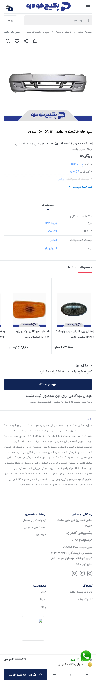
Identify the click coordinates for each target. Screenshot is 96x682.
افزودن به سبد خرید (23, 674)
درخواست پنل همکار (34, 520)
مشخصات (48, 204)
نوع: (86, 164)
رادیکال (42, 599)
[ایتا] (82, 574)
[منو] (87, 6)
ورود (10, 20)
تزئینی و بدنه (64, 32)
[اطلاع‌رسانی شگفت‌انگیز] (34, 41)
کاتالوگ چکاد (85, 599)
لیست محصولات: (77, 179)
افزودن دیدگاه (48, 384)
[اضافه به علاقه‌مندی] (17, 41)
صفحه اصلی (85, 32)
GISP (43, 591)
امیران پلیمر (79, 148)
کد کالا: (84, 171)
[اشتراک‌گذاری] (25, 41)
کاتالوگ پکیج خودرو (80, 591)
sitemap (41, 535)
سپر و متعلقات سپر (37, 32)
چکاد (43, 607)
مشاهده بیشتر (82, 187)
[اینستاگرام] (89, 574)
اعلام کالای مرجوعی (35, 527)
